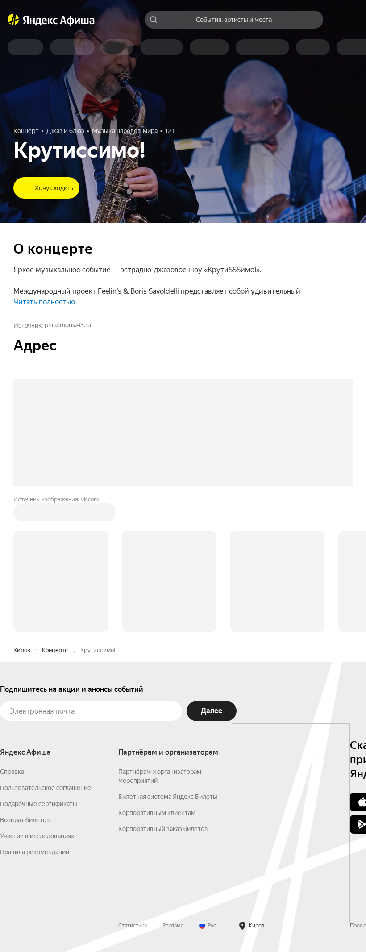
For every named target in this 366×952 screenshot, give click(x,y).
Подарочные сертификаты (38, 803)
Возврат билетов (25, 819)
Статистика (132, 926)
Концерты (55, 650)
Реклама (172, 926)
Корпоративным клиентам (156, 812)
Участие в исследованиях (37, 836)
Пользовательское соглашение (45, 787)
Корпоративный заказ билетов (163, 828)
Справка (12, 771)
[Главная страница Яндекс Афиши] (13, 19)
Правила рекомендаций (34, 852)
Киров (21, 650)
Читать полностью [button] (44, 302)
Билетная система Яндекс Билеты (167, 796)
